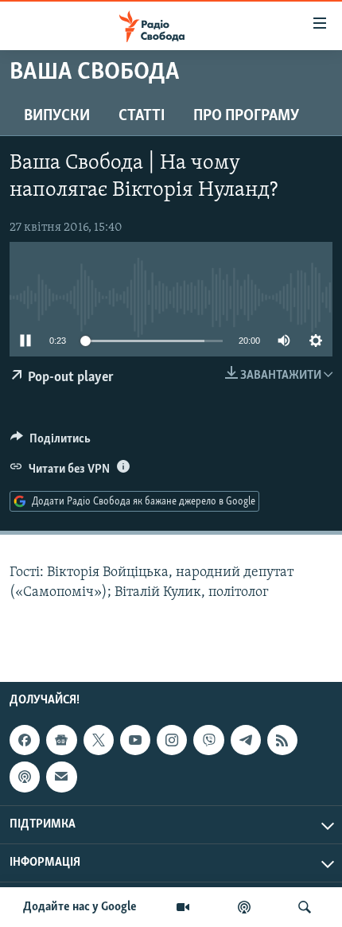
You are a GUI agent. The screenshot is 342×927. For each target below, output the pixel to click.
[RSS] (282, 740)
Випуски (57, 116)
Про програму (246, 116)
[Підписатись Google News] (61, 740)
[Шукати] (304, 907)
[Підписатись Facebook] (25, 740)
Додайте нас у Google (80, 907)
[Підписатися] (61, 776)
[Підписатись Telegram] (246, 740)
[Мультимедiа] (183, 907)
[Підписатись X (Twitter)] (99, 740)
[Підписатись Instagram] (172, 740)
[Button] (50, 442)
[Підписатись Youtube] (135, 740)
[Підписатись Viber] (208, 740)
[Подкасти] (244, 907)
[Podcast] (25, 776)
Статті (142, 116)
